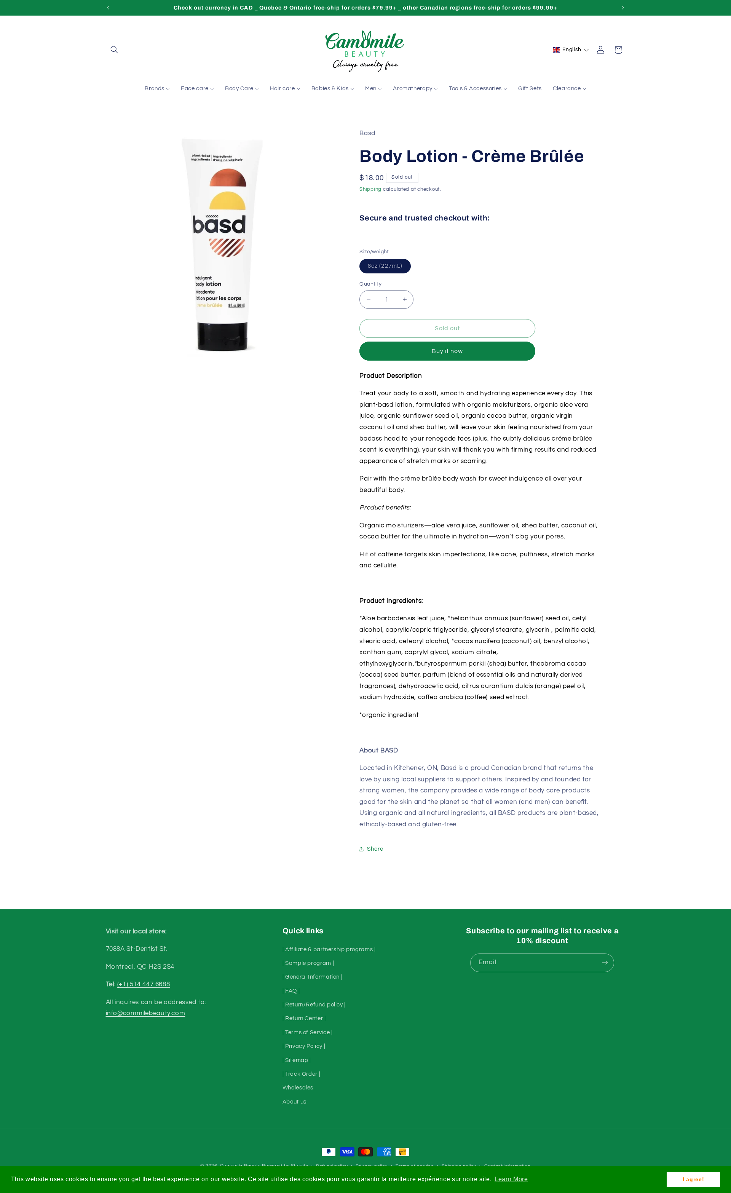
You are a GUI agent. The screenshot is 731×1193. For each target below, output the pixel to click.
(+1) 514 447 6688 (143, 984)
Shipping (370, 189)
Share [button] (375, 848)
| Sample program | (308, 963)
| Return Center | (304, 1018)
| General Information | (313, 977)
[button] (114, 50)
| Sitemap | (297, 1060)
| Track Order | (301, 1074)
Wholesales (298, 1088)
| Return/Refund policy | (314, 1005)
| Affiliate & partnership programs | (329, 949)
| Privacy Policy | (304, 1046)
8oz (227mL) (389, 267)
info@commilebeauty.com (145, 1013)
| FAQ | (291, 991)
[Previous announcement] (108, 7)
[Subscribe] (605, 962)
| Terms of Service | (308, 1032)
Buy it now (447, 351)
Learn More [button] (511, 1179)
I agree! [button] (693, 1179)
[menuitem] (157, 89)
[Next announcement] (622, 7)
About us (294, 1102)
